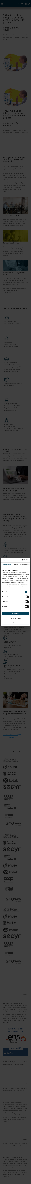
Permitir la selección (15, 618)
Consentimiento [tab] (6, 564)
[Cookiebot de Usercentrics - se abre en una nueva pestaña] (22, 560)
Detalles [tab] (15, 564)
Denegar (15, 622)
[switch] (27, 596)
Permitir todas (15, 613)
